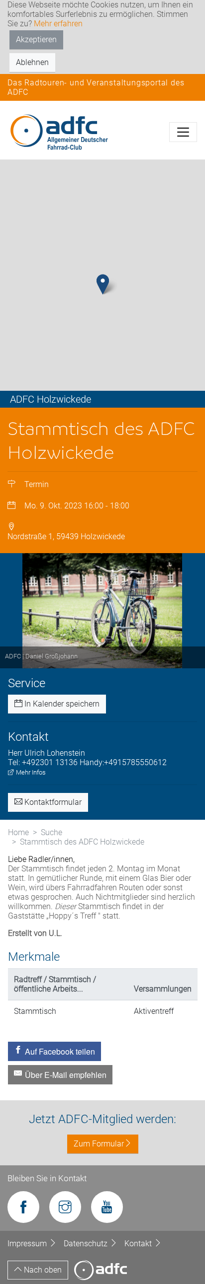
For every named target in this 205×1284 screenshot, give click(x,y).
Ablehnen (32, 62)
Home (18, 832)
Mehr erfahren (58, 23)
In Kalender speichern (61, 704)
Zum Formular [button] (99, 1143)
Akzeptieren (36, 39)
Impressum (28, 1243)
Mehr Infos (30, 772)
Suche (51, 832)
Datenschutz (86, 1243)
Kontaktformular (52, 802)
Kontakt (139, 1243)
